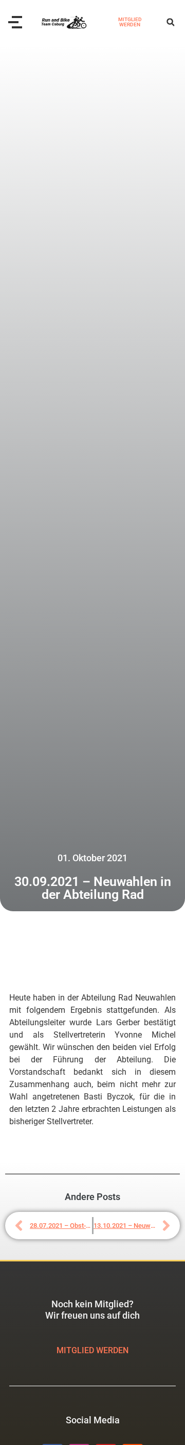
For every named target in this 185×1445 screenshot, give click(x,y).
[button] (170, 22)
